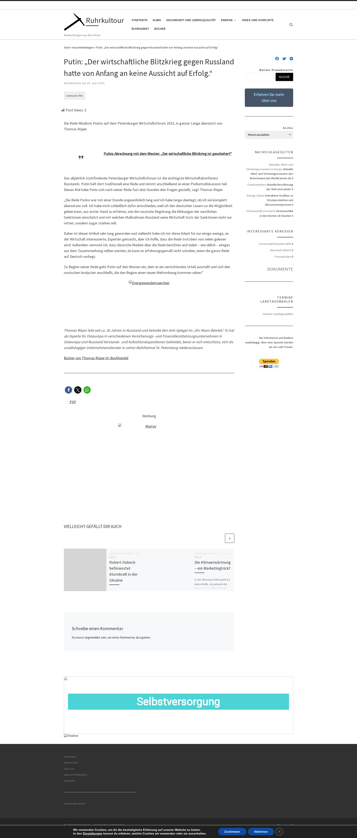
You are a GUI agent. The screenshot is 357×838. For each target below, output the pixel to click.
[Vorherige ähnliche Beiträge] (219, 538)
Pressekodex (283, 256)
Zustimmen (232, 831)
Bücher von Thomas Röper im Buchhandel (96, 358)
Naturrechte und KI (75, 803)
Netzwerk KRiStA (280, 250)
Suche (284, 77)
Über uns (69, 769)
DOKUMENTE (280, 269)
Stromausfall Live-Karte (260, 211)
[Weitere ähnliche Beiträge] (229, 538)
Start (67, 47)
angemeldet (92, 637)
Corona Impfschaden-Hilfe (275, 244)
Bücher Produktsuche (276, 70)
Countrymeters (256, 184)
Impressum (70, 756)
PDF (72, 402)
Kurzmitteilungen (83, 47)
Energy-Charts (255, 195)
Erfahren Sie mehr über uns (269, 97)
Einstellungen (92, 833)
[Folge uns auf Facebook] (277, 59)
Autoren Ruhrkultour (75, 775)
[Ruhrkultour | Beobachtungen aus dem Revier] (74, 21)
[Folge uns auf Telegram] (291, 59)
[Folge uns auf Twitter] (284, 59)
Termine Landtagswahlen (278, 314)
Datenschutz (71, 762)
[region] (178, 710)
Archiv (288, 128)
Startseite (69, 781)
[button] (68, 390)
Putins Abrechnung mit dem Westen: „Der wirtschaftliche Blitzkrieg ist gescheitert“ (168, 153)
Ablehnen (261, 831)
